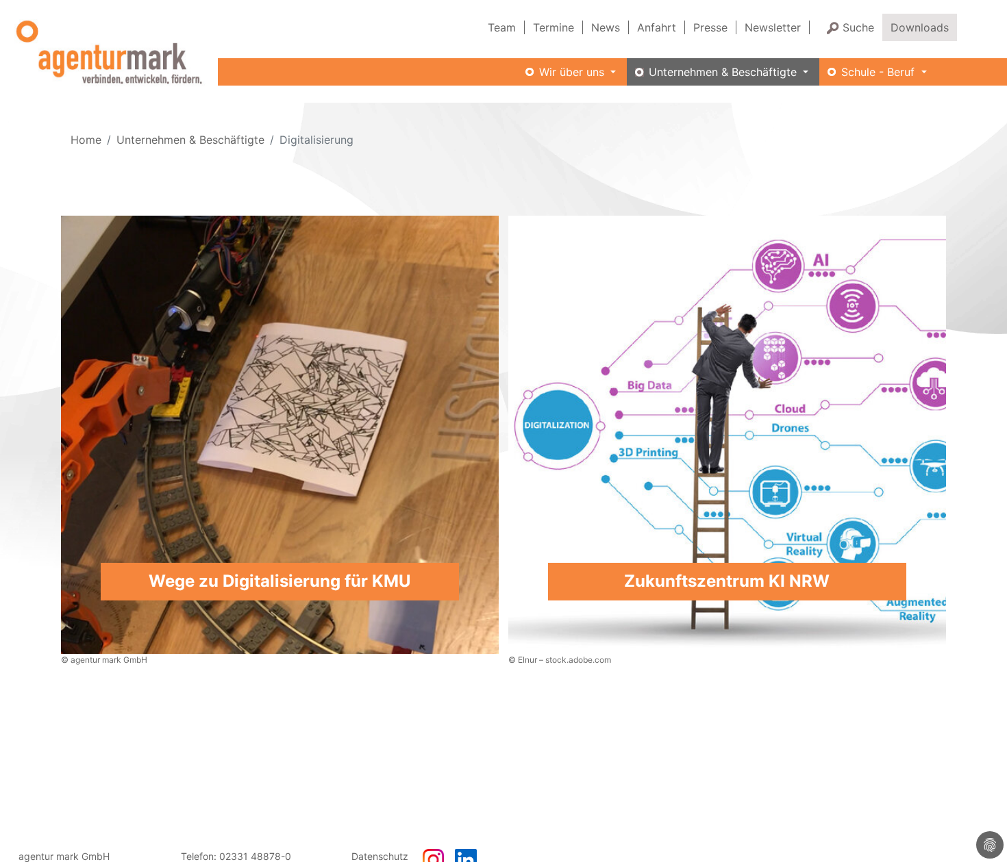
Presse (710, 27)
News (605, 27)
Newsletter (773, 27)
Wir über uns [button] (573, 72)
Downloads (920, 27)
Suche (858, 27)
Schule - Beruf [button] (879, 72)
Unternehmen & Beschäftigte (190, 140)
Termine (553, 27)
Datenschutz (379, 856)
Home (86, 140)
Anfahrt (656, 27)
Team (502, 27)
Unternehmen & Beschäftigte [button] (724, 72)
